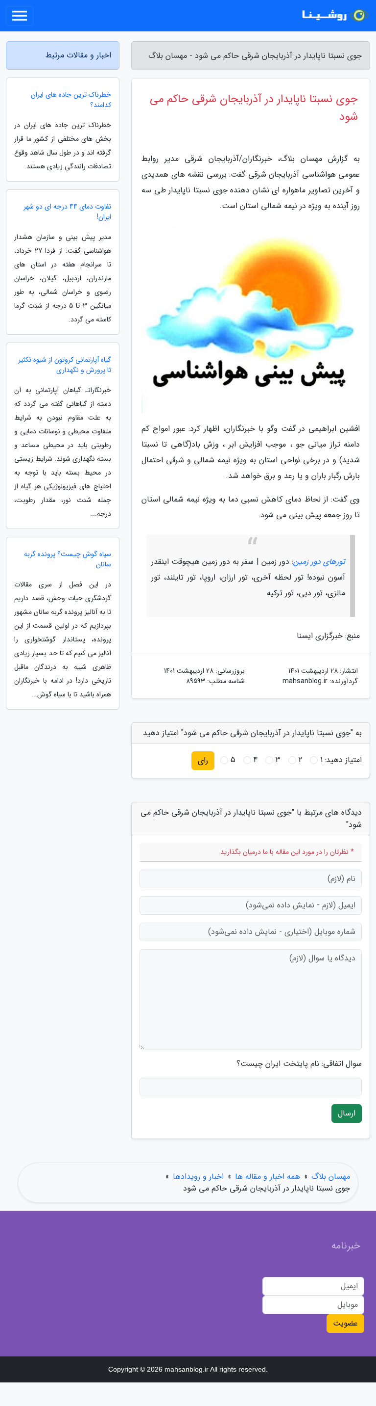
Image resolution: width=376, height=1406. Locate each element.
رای (203, 760)
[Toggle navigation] (19, 16)
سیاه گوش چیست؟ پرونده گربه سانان (67, 559)
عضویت (345, 1323)
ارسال (346, 1113)
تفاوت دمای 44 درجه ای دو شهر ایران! (67, 212)
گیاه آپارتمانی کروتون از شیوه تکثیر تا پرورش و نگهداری (64, 365)
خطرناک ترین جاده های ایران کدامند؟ (71, 100)
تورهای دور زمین (319, 562)
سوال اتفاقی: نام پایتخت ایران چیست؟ (299, 1064)
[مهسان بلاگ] (334, 15)
